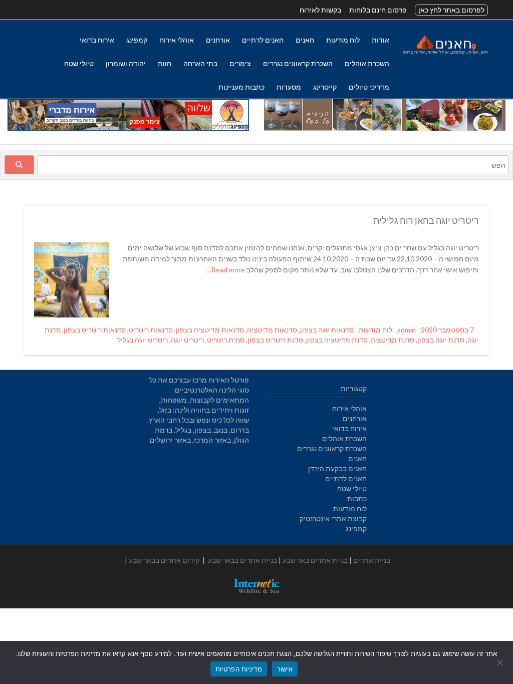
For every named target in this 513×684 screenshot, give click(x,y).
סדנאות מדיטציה (272, 329)
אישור (285, 669)
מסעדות (289, 87)
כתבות (357, 498)
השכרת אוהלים (367, 63)
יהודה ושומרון (126, 63)
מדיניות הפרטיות (238, 669)
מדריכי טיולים (369, 87)
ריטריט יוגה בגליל (142, 339)
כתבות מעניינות (241, 87)
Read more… (226, 269)
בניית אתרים (371, 560)
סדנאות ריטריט (151, 329)
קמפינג (136, 40)
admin (406, 329)
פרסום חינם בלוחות (378, 10)
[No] (500, 662)
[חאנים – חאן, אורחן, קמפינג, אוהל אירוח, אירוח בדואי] (444, 54)
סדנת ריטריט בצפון (275, 339)
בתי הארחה (200, 63)
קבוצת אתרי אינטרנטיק (333, 518)
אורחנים (218, 40)
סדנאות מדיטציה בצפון (210, 329)
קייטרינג (325, 87)
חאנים (305, 40)
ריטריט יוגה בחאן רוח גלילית (426, 220)
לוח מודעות (343, 40)
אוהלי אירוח (176, 40)
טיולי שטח (79, 63)
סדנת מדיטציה (392, 339)
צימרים (240, 63)
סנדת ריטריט (225, 339)
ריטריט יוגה (187, 339)
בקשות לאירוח (320, 10)
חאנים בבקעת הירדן (337, 468)
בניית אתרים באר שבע (315, 560)
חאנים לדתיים (263, 40)
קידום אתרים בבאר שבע (164, 560)
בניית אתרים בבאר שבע (242, 560)
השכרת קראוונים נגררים (298, 63)
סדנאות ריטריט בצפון (95, 329)
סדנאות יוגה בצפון (327, 329)
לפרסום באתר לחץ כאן (451, 10)
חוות (164, 63)
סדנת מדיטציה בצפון (337, 339)
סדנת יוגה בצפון (440, 339)
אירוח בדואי (97, 40)
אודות (380, 40)
